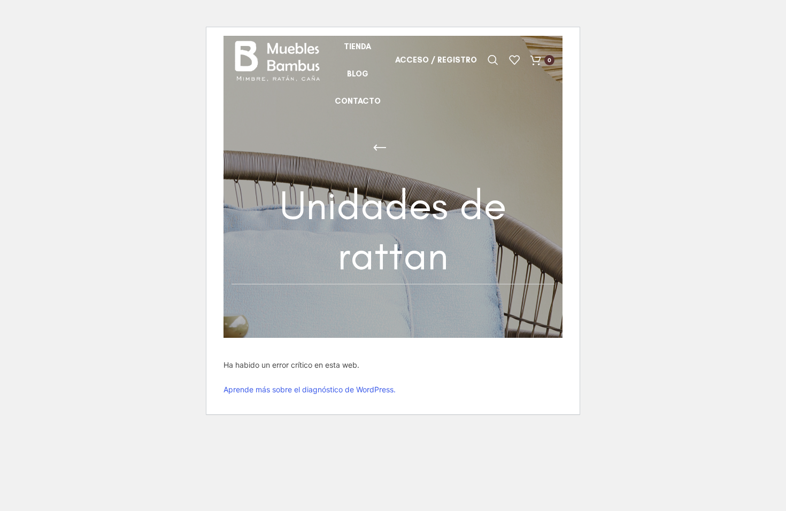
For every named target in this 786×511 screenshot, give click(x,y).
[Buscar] (493, 60)
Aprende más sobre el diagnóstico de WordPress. (310, 389)
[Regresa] (379, 148)
